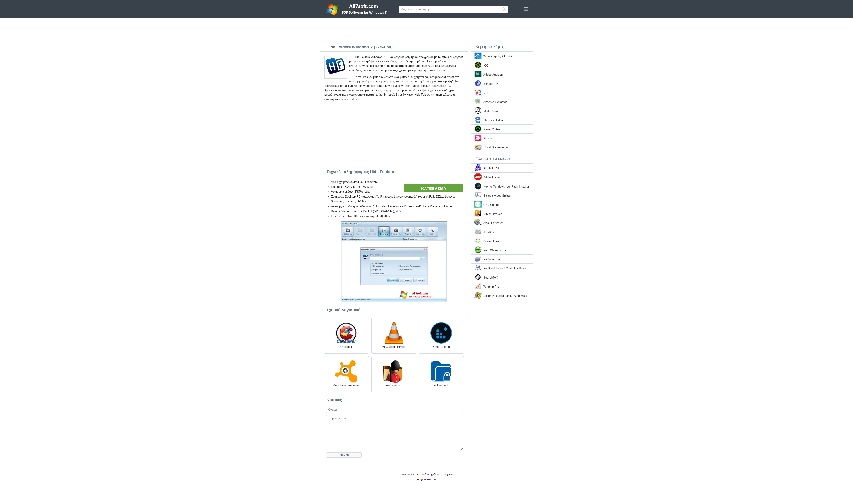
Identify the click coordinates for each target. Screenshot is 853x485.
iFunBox (488, 232)
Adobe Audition (493, 74)
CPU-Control (491, 204)
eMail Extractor (493, 223)
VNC (486, 93)
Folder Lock (441, 385)
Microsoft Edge (493, 120)
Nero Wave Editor (494, 250)
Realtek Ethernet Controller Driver (504, 268)
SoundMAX (490, 277)
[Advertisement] (426, 30)
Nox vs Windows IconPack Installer (506, 186)
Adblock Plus (491, 177)
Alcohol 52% (491, 168)
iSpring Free (491, 241)
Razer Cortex (491, 129)
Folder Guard (393, 385)
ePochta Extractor (495, 102)
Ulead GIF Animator (496, 147)
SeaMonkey (491, 83)
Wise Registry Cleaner (497, 56)
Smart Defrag (441, 346)
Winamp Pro (491, 286)
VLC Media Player (393, 346)
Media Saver (491, 111)
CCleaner (346, 346)
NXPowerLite (491, 259)
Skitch (487, 138)
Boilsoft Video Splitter (497, 195)
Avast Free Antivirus (346, 385)
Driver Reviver (492, 214)
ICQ (485, 65)
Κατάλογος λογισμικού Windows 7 (505, 295)
